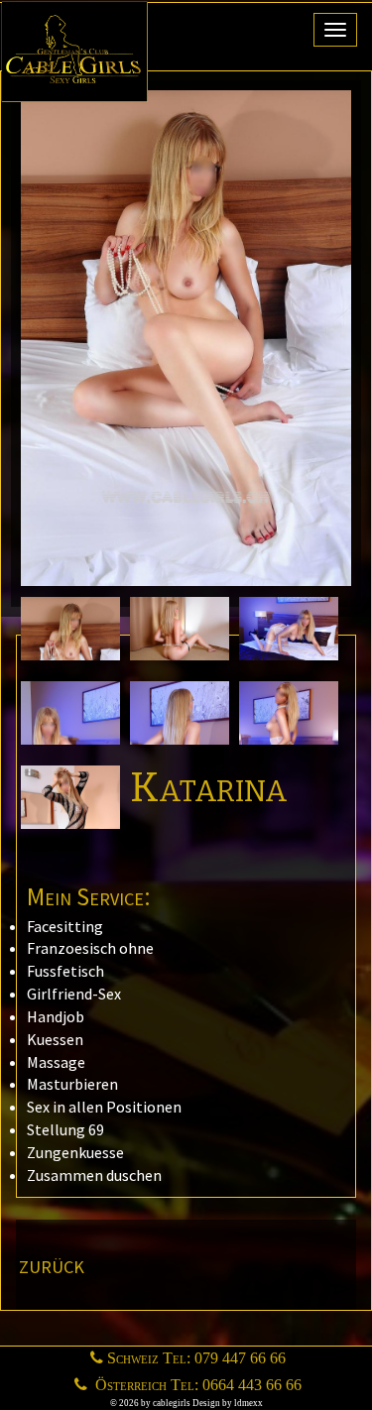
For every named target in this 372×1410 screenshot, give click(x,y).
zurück (51, 1264)
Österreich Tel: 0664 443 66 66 (196, 1384)
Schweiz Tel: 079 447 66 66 (196, 1358)
